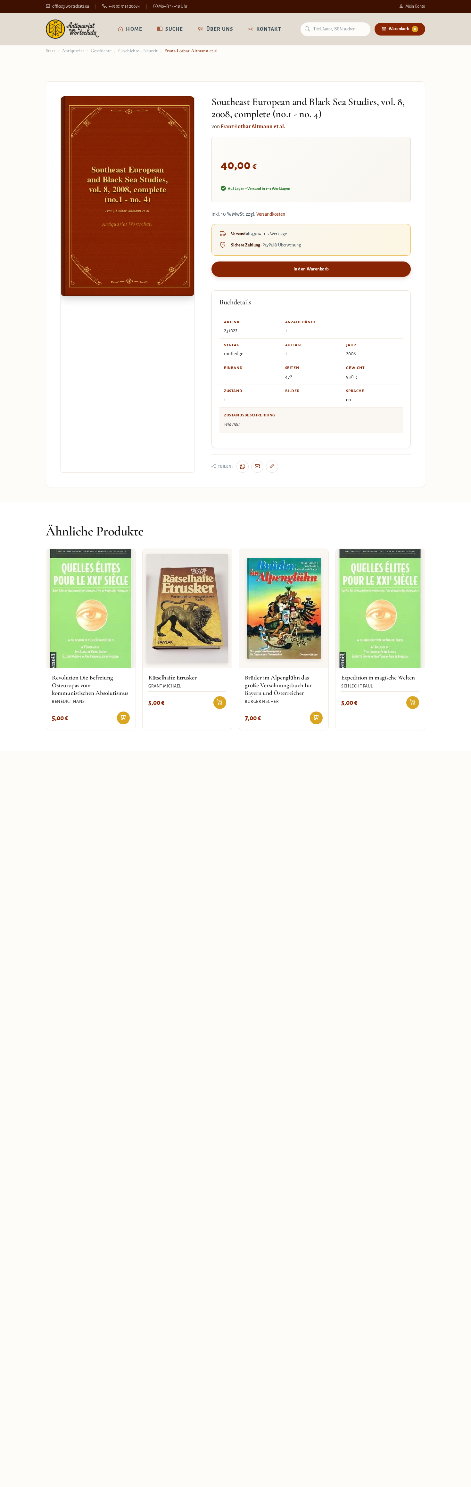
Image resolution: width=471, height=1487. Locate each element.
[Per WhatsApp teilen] (242, 467)
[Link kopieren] (272, 467)
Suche (174, 29)
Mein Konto (415, 6)
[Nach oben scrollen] (453, 1475)
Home (134, 29)
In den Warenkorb (311, 269)
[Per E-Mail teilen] (257, 467)
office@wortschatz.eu (70, 6)
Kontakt (268, 29)
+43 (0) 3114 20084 (124, 6)
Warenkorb (402, 29)
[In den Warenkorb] (123, 717)
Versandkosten (270, 214)
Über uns (219, 29)
